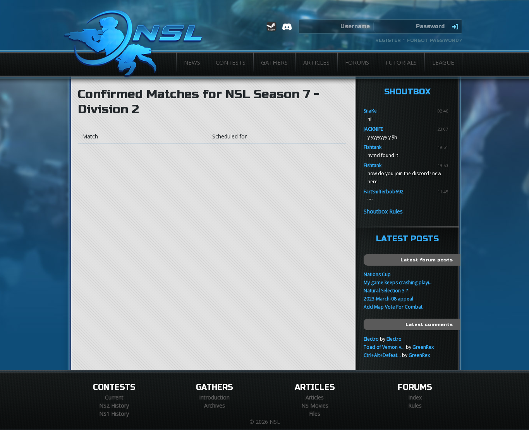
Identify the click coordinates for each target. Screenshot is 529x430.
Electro (371, 339)
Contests (231, 62)
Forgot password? (434, 40)
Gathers (274, 62)
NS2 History (114, 405)
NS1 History (114, 413)
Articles (316, 62)
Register (388, 40)
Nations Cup (377, 274)
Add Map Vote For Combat (393, 307)
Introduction (214, 397)
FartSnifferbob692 (384, 191)
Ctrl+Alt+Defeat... (382, 355)
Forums (357, 62)
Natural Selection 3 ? (386, 290)
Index (415, 397)
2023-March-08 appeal (388, 298)
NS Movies (314, 405)
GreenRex (423, 347)
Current (114, 397)
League (443, 62)
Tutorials (401, 62)
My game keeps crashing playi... (398, 282)
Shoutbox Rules (383, 211)
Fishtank (372, 147)
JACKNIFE (373, 129)
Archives (214, 405)
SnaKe (370, 111)
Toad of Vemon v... (384, 347)
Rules (415, 405)
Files (314, 413)
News (192, 62)
